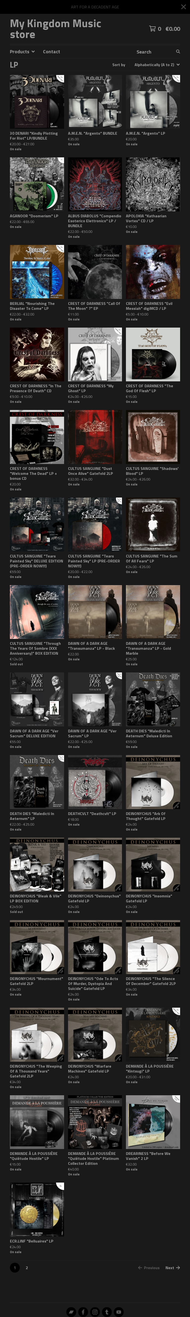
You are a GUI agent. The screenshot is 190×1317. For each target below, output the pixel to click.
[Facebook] (83, 1312)
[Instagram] (95, 1312)
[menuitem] (22, 52)
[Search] (178, 52)
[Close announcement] (183, 7)
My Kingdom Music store (55, 29)
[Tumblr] (107, 1312)
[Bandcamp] (71, 1312)
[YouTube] (119, 1312)
